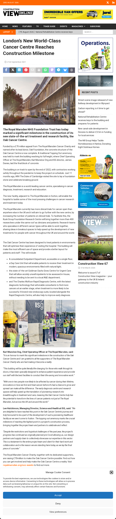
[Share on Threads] (71, 70)
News (15, 26)
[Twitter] (107, 2)
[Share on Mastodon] (52, 70)
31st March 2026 (88, 268)
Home (5, 26)
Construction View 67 (93, 263)
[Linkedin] (113, 2)
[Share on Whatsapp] (45, 70)
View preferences (58, 512)
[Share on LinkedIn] (19, 70)
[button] (111, 472)
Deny (58, 503)
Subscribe (95, 26)
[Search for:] (98, 32)
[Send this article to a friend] (32, 70)
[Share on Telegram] (58, 70)
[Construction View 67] (95, 235)
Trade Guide (49, 26)
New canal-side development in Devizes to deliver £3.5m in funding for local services (94, 132)
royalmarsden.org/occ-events (18, 465)
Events (63, 26)
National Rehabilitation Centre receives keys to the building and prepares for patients (93, 120)
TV (37, 26)
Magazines (77, 26)
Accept (58, 495)
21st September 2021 (16, 62)
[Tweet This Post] (13, 70)
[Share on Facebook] (6, 70)
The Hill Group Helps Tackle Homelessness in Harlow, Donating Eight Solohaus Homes (94, 144)
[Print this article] (39, 70)
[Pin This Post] (26, 70)
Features (27, 26)
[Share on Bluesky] (65, 70)
